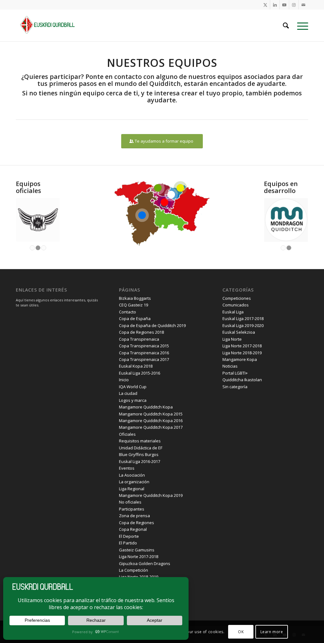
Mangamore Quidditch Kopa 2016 (151, 420)
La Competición (133, 570)
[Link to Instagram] (293, 5)
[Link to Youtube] (284, 5)
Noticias (230, 366)
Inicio (124, 380)
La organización (134, 482)
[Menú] (300, 25)
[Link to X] (265, 5)
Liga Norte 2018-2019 (242, 353)
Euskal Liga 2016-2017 (139, 461)
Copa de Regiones (136, 522)
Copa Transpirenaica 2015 (144, 346)
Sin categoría (234, 386)
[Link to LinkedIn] (274, 5)
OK (241, 631)
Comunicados (235, 305)
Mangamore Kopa (239, 359)
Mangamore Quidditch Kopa (146, 407)
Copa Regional (133, 529)
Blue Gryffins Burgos (139, 454)
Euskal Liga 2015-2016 (139, 373)
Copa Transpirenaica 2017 (144, 359)
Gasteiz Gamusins (136, 550)
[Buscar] (286, 25)
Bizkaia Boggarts (135, 298)
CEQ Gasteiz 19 (133, 305)
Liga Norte (232, 339)
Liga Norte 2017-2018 (138, 556)
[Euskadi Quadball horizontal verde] (50, 25)
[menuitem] (286, 25)
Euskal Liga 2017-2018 (243, 318)
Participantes (131, 509)
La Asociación (132, 475)
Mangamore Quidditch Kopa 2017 (151, 427)
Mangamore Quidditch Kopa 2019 (151, 495)
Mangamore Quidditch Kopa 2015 (151, 414)
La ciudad (128, 393)
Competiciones (236, 298)
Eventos (126, 468)
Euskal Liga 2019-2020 (243, 325)
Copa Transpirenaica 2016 (144, 353)
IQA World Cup (132, 386)
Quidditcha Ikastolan (242, 380)
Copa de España (135, 318)
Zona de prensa (134, 515)
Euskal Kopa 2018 (136, 366)
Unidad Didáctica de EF (140, 448)
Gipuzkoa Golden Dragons (144, 563)
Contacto (127, 312)
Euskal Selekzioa (238, 332)
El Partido (128, 543)
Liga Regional (131, 489)
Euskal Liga (233, 312)
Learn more (271, 631)
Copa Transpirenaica (139, 339)
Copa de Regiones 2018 (141, 332)
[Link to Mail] (303, 5)
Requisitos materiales (140, 441)
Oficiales (127, 434)
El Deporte (129, 536)
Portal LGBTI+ (235, 373)
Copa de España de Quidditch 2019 (152, 325)
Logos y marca (132, 400)
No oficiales (130, 502)
